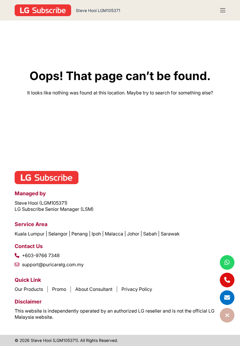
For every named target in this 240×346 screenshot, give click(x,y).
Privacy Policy (136, 289)
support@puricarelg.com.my (53, 264)
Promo (59, 289)
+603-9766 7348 (41, 255)
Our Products (29, 289)
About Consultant (93, 289)
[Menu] (222, 10)
